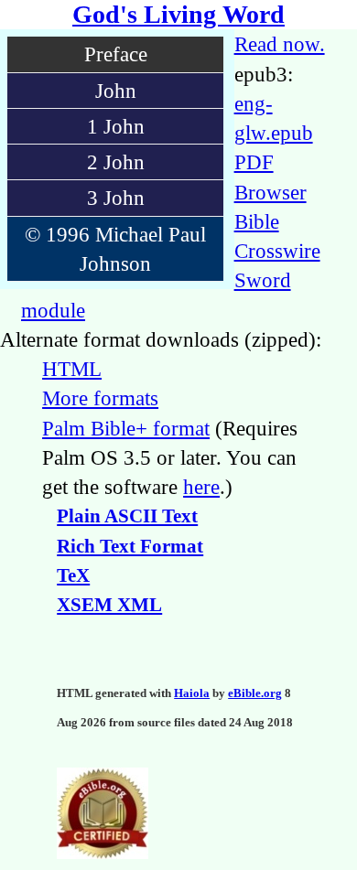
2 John (116, 162)
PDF (254, 162)
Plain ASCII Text (127, 516)
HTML (72, 369)
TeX (73, 575)
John (115, 90)
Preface (115, 54)
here (201, 487)
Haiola (192, 693)
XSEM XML (109, 605)
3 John (116, 197)
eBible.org (255, 693)
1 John (116, 126)
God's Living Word (178, 14)
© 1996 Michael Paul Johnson (115, 248)
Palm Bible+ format (126, 428)
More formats (100, 398)
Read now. (279, 44)
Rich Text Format (130, 546)
